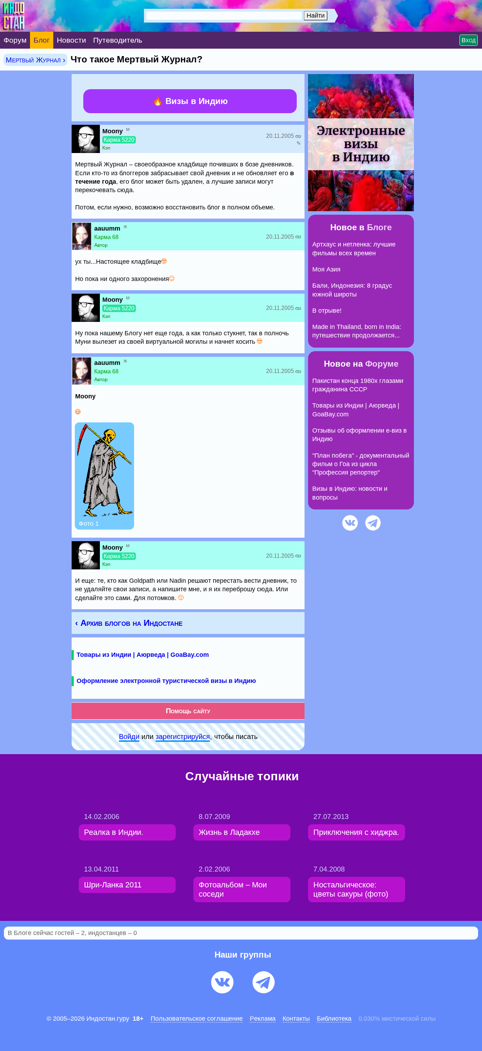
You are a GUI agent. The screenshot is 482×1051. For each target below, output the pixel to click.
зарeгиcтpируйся (183, 736)
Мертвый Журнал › (35, 60)
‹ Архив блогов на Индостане (128, 623)
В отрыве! (327, 310)
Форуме (381, 363)
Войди (129, 736)
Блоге (379, 227)
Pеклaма (263, 1018)
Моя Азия (326, 269)
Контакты (296, 1018)
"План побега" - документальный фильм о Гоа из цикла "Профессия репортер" (360, 464)
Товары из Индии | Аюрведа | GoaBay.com (143, 654)
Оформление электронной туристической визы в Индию (166, 680)
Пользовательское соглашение (197, 1018)
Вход (469, 40)
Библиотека (334, 1018)
